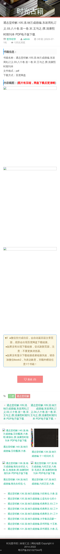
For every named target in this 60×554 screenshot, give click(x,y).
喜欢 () (32, 379)
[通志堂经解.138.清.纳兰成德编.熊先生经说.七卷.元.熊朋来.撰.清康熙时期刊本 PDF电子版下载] (16, 467)
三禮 (11, 396)
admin (26, 39)
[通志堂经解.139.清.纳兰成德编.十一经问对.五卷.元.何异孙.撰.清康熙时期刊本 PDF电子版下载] (45, 437)
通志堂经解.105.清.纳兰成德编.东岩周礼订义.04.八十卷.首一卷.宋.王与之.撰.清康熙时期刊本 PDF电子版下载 (43, 411)
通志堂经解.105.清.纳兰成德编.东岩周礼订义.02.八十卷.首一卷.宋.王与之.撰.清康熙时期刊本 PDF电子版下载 (16, 411)
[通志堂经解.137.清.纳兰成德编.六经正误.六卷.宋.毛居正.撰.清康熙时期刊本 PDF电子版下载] (44, 467)
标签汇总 (24, 543)
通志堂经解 (23, 396)
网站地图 (36, 543)
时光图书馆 (12, 543)
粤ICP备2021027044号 (30, 550)
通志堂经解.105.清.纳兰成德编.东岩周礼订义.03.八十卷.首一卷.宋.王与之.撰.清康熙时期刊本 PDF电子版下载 (29, 28)
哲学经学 (11, 39)
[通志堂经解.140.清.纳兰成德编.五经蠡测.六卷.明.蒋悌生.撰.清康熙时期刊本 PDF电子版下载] (16, 434)
